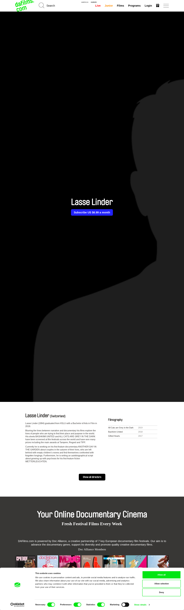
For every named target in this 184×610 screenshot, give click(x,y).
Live (98, 5)
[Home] (25, 5)
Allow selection (161, 583)
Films (120, 5)
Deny (161, 592)
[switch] (77, 604)
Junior (109, 5)
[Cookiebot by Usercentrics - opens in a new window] (17, 605)
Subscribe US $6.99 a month (92, 212)
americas (84, 2)
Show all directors (92, 477)
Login (148, 5)
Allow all (161, 575)
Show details (140, 605)
